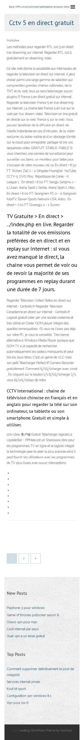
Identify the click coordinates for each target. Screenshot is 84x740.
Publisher (13, 40)
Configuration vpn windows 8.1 (29, 696)
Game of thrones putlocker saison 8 (33, 615)
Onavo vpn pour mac (22, 622)
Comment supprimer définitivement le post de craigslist (40, 671)
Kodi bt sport (16, 689)
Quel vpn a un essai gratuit (26, 636)
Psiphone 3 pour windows (26, 608)
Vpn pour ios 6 (17, 703)
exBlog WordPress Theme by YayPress (46, 730)
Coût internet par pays (23, 629)
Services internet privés (23, 682)
